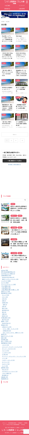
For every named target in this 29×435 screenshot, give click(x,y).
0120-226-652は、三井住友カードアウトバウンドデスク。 (21, 54)
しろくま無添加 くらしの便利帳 (14, 430)
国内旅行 (20, 423)
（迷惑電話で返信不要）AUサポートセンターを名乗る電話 (21, 106)
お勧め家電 (22, 8)
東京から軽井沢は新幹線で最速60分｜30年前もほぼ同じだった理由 (18, 208)
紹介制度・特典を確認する (14, 164)
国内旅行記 (7, 8)
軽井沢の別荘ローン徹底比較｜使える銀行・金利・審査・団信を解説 (18, 220)
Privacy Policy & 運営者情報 (13, 424)
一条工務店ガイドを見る (14, 160)
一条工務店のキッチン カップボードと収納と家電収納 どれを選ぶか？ (18, 232)
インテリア (22, 5)
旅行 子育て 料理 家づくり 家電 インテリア (14, 427)
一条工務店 (7, 5)
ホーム (4, 423)
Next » (15, 134)
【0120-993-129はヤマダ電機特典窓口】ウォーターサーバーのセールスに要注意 (7, 56)
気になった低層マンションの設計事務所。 (21, 89)
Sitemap (23, 424)
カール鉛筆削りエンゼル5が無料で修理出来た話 (21, 123)
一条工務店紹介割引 (12, 423)
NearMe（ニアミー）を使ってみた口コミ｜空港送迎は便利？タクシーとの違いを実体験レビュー (7, 39)
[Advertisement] (14, 181)
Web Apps (19, 36)
